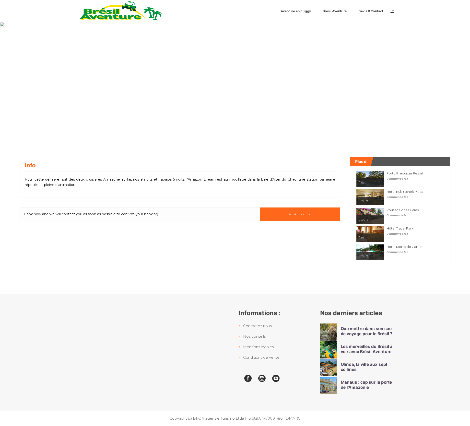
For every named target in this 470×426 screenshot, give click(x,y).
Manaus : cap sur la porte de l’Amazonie (366, 385)
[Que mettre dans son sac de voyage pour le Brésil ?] (328, 332)
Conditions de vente (261, 357)
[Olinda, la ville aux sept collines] (328, 367)
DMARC (293, 418)
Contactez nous (257, 325)
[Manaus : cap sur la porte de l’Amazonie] (328, 385)
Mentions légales (258, 347)
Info (30, 165)
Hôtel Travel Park (400, 228)
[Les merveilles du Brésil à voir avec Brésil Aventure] (328, 349)
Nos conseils (254, 336)
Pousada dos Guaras (403, 210)
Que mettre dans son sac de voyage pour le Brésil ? (367, 331)
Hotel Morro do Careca (405, 247)
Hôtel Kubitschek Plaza (405, 192)
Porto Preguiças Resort (405, 173)
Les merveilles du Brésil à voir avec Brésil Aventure (367, 349)
